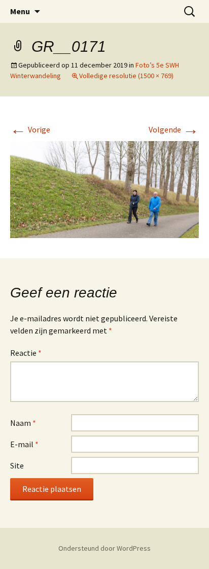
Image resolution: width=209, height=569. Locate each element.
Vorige (30, 129)
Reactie (26, 353)
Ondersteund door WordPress (104, 548)
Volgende (174, 129)
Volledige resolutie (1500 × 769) (126, 75)
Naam (23, 423)
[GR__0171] (104, 188)
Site (17, 465)
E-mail (24, 444)
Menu (20, 11)
